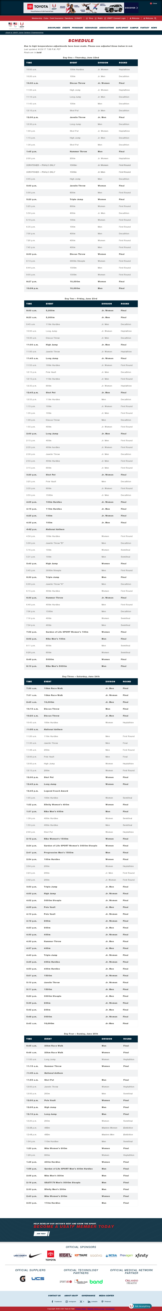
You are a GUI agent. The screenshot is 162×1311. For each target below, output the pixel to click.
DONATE (78, 18)
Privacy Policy (81, 1309)
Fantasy (144, 28)
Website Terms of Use (95, 1309)
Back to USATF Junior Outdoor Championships (25, 33)
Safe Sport (122, 28)
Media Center (106, 1296)
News (154, 28)
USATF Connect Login (116, 18)
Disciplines (54, 28)
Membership (37, 18)
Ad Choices (110, 1309)
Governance (88, 1296)
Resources (91, 28)
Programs (77, 28)
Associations (106, 28)
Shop (90, 18)
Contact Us (54, 1296)
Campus (134, 28)
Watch (100, 18)
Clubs (46, 18)
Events (66, 28)
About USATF (71, 1296)
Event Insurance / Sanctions (61, 18)
